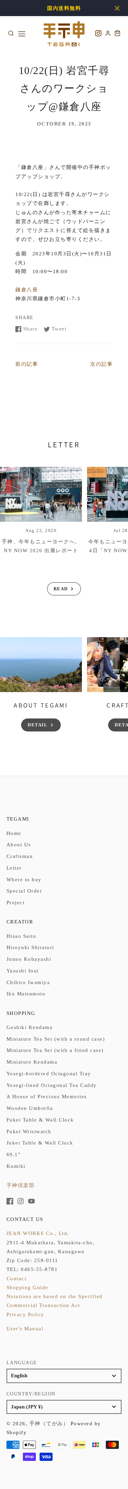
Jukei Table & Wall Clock (39, 1143)
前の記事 (26, 364)
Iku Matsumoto (26, 993)
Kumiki (16, 1166)
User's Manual (25, 1328)
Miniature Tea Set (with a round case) (55, 1039)
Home (14, 833)
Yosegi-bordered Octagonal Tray (48, 1073)
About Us (18, 844)
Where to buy (24, 879)
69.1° (13, 1154)
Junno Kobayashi (29, 959)
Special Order (24, 891)
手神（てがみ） (49, 1423)
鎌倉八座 (26, 289)
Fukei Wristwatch (29, 1131)
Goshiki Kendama (29, 1027)
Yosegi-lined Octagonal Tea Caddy (51, 1085)
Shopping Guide (27, 1287)
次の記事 (101, 364)
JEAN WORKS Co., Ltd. (37, 1233)
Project (15, 902)
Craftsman (19, 856)
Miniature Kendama (32, 1062)
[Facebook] (9, 1201)
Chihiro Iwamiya (28, 982)
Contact (16, 1278)
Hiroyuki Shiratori (30, 947)
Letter (14, 868)
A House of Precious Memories (46, 1096)
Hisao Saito (21, 936)
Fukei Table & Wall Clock (40, 1120)
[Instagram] (20, 1201)
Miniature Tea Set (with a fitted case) (55, 1050)
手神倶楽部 (20, 1185)
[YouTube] (31, 1201)
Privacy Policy (25, 1314)
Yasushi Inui (22, 970)
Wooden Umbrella (29, 1108)
